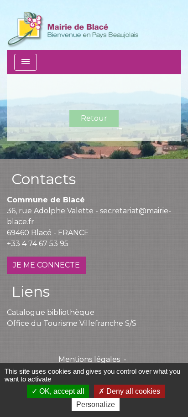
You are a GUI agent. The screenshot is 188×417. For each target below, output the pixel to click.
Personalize (95, 404)
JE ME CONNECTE (46, 265)
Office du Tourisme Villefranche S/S (71, 323)
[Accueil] (72, 25)
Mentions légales (89, 359)
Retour (94, 118)
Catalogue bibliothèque (50, 312)
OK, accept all (60, 391)
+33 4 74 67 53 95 (37, 243)
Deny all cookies (132, 391)
